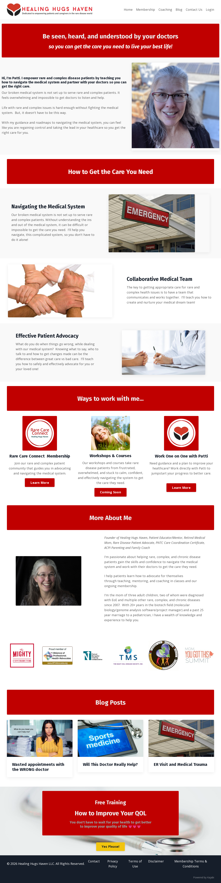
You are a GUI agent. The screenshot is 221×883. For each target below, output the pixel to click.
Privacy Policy (112, 863)
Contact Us (194, 9)
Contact (94, 861)
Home (128, 9)
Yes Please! (110, 846)
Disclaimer (156, 861)
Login (210, 9)
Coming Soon (110, 492)
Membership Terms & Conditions (190, 863)
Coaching (165, 9)
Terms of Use (135, 863)
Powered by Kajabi (203, 877)
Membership (145, 9)
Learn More (39, 483)
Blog (179, 9)
